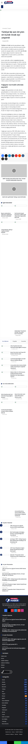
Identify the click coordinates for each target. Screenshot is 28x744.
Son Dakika (4, 719)
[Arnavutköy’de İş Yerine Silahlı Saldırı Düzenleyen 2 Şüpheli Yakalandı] (5, 367)
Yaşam (9, 28)
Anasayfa (4, 28)
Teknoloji (4, 721)
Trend (3, 714)
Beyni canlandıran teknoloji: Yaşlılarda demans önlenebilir (6, 215)
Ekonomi (4, 686)
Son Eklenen (5, 341)
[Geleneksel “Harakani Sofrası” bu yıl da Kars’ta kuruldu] (21, 275)
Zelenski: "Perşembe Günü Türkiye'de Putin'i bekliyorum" (18, 555)
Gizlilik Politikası (4, 660)
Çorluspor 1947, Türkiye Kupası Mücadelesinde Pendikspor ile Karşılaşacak (18, 540)
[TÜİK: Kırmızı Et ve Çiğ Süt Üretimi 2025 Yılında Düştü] (5, 527)
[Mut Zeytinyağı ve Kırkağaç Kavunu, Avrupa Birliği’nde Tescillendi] (5, 534)
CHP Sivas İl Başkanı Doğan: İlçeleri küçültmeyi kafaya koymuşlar (17, 549)
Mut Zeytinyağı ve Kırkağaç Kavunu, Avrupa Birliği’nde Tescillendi (17, 533)
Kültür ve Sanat (5, 717)
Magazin (4, 707)
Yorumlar (23, 341)
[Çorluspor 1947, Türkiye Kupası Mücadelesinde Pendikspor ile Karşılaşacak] (5, 542)
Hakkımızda (4, 656)
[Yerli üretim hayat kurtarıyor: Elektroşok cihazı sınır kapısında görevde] (21, 208)
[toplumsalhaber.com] (9, 2)
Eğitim (3, 698)
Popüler (15, 341)
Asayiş (3, 682)
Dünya (3, 696)
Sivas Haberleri (5, 700)
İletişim (2, 667)
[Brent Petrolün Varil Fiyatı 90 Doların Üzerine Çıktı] (5, 354)
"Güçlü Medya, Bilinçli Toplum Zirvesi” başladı (6, 231)
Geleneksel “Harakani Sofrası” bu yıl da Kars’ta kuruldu (20, 332)
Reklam (3, 665)
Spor (3, 691)
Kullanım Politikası (5, 663)
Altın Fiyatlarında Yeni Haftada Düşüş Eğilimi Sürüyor (18, 346)
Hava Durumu (5, 723)
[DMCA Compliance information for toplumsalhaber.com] (6, 673)
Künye (2, 658)
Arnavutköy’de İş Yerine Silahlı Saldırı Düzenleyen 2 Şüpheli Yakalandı (18, 366)
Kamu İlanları (5, 703)
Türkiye (3, 689)
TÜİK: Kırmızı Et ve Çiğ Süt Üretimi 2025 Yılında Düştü (17, 526)
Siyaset (4, 684)
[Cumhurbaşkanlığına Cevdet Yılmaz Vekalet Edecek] (5, 360)
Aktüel (3, 712)
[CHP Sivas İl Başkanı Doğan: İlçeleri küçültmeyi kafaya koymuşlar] (5, 550)
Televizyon (4, 710)
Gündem (4, 705)
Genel (3, 680)
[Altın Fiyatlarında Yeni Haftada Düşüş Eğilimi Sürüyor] (5, 348)
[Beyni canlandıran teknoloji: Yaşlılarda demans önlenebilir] (7, 208)
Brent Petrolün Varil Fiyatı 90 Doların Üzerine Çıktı (17, 353)
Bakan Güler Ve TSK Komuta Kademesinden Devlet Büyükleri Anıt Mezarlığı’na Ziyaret (17, 374)
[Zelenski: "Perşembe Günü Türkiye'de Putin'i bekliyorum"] (5, 557)
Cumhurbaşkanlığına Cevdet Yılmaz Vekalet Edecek (18, 359)
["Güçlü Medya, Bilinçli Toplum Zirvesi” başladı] (7, 224)
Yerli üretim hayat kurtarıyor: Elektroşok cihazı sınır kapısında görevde (20, 215)
